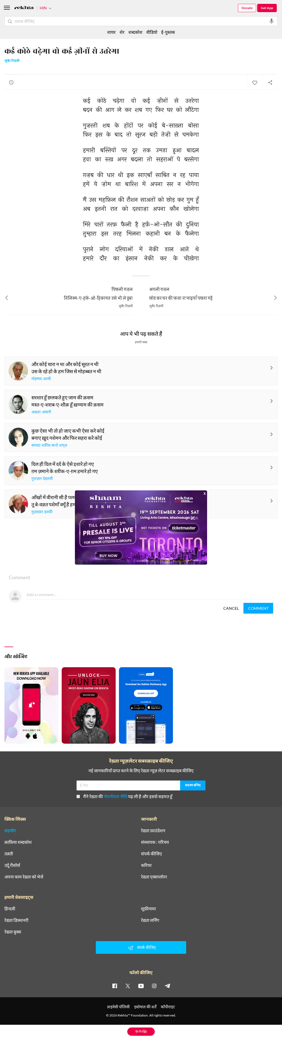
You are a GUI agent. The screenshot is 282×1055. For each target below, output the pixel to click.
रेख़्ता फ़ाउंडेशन (153, 830)
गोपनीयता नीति (115, 796)
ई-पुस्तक (168, 32)
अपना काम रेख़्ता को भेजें (23, 877)
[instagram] (154, 985)
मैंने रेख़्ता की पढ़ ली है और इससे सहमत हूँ (127, 796)
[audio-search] (271, 21)
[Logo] (24, 8)
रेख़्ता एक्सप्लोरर (154, 877)
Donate (247, 8)
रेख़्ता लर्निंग (150, 920)
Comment (258, 608)
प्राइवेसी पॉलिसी (118, 1006)
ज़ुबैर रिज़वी (12, 61)
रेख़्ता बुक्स (12, 932)
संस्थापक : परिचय (155, 842)
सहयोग (10, 830)
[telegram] (167, 985)
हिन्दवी (9, 908)
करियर (146, 865)
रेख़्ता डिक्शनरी (16, 920)
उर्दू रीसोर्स (12, 865)
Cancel (231, 608)
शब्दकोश (135, 32)
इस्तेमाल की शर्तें (145, 1006)
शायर (111, 32)
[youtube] (141, 985)
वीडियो (151, 32)
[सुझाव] (11, 82)
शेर (122, 32)
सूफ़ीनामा (148, 908)
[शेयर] (270, 82)
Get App (267, 8)
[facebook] (114, 985)
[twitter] (127, 985)
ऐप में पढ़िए (141, 1031)
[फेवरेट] (254, 82)
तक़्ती (8, 853)
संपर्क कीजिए (151, 853)
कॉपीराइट (168, 1006)
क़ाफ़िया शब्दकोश (18, 842)
